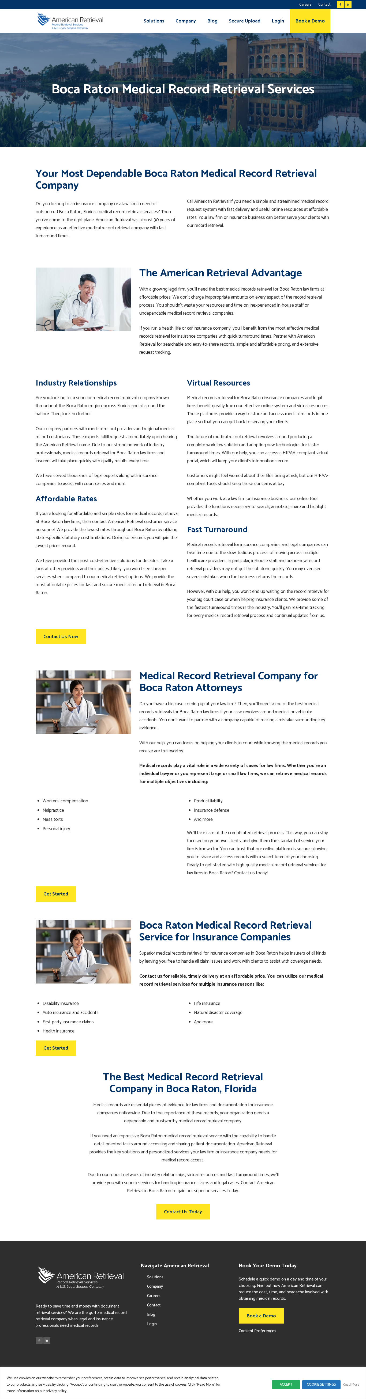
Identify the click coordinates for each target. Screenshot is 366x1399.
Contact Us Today (183, 1212)
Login (152, 1324)
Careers (305, 5)
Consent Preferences (257, 1331)
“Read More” (205, 1385)
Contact (324, 5)
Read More (351, 1385)
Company (155, 1286)
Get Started (55, 894)
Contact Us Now (60, 637)
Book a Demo (261, 1316)
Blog (151, 1314)
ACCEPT (286, 1384)
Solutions (155, 1277)
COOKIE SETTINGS (321, 1384)
